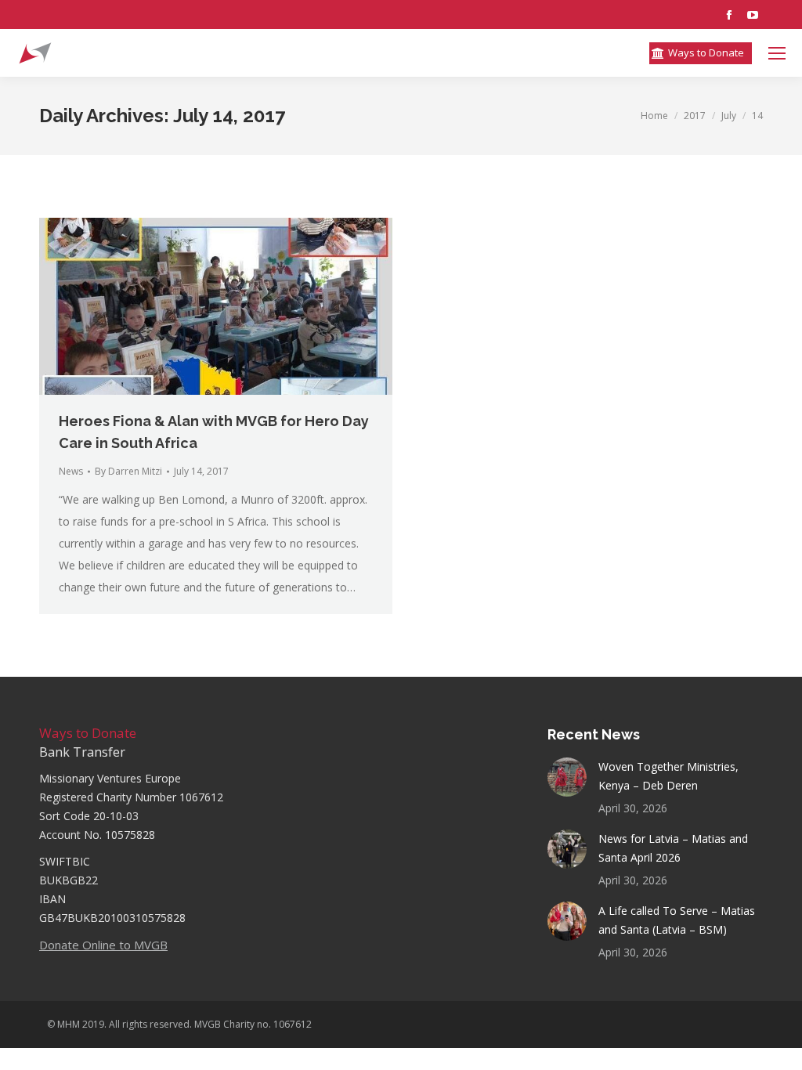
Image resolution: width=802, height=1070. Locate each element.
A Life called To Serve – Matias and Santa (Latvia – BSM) (676, 920)
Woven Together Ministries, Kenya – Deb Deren (668, 776)
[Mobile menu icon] (777, 53)
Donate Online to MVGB (103, 945)
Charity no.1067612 (581, 53)
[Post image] (567, 777)
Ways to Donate (87, 733)
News (71, 471)
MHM (68, 1024)
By (128, 471)
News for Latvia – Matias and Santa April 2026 (673, 848)
